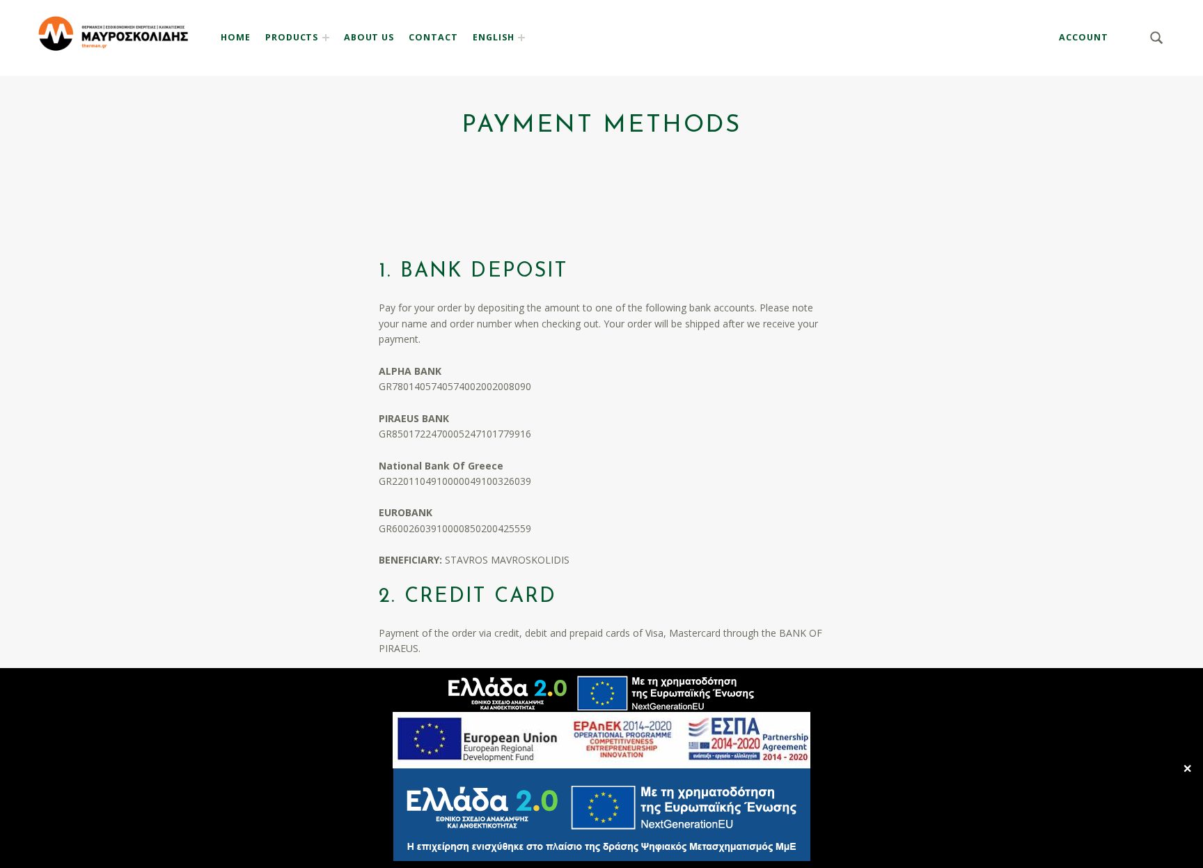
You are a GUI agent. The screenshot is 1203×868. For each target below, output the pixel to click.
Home (236, 37)
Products (292, 37)
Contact (433, 37)
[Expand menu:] (521, 37)
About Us (369, 37)
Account (1083, 37)
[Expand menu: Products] (325, 37)
